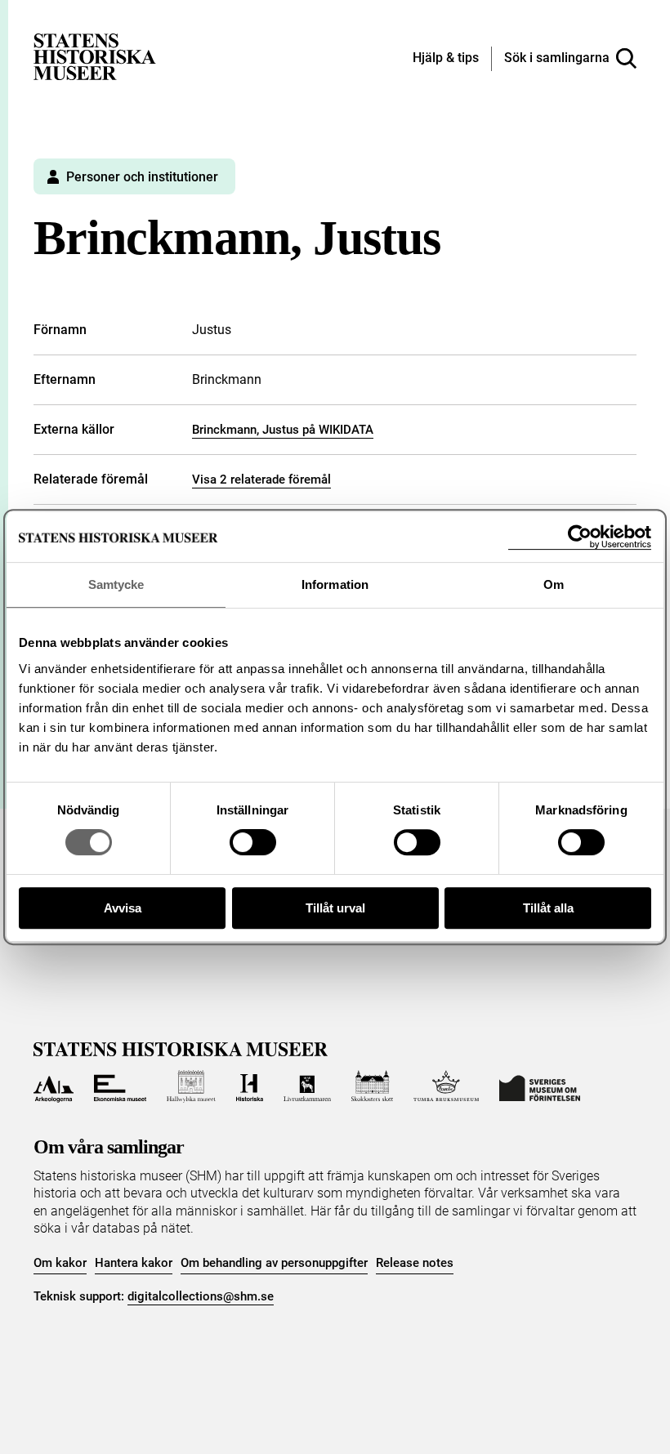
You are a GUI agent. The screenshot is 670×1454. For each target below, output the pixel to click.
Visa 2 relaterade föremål (261, 479)
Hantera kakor (133, 1263)
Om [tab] (553, 584)
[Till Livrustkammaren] (307, 1086)
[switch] (253, 842)
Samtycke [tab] (116, 584)
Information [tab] (335, 584)
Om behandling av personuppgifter (274, 1263)
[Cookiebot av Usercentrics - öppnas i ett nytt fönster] (579, 537)
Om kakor (60, 1263)
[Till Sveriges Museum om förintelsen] (539, 1086)
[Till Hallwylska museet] (191, 1086)
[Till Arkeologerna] (54, 1086)
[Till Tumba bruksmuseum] (446, 1086)
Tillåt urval (335, 908)
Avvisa (122, 908)
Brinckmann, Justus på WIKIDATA (282, 429)
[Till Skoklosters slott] (372, 1086)
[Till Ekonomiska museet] (120, 1086)
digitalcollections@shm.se (200, 1296)
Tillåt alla (548, 908)
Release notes (414, 1263)
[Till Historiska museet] (249, 1086)
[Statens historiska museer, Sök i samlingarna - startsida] (95, 55)
